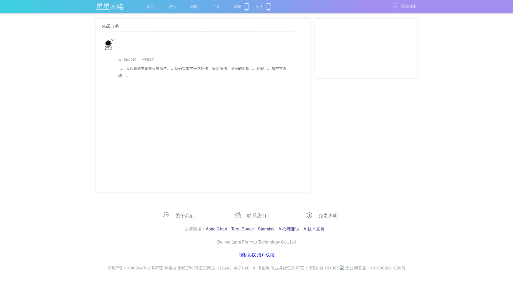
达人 (259, 6)
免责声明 (328, 215)
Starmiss (266, 229)
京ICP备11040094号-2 (129, 268)
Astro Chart (216, 229)
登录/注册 (409, 6)
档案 (194, 6)
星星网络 (110, 6)
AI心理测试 (289, 229)
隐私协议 (247, 255)
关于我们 (185, 215)
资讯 (172, 6)
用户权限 (265, 255)
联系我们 (256, 215)
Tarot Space (242, 229)
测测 (238, 6)
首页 (150, 6)
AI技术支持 (314, 229)
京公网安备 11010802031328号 (375, 268)
